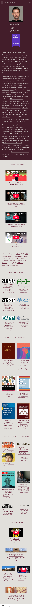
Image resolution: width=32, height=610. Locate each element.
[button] (2, 2)
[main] (16, 28)
